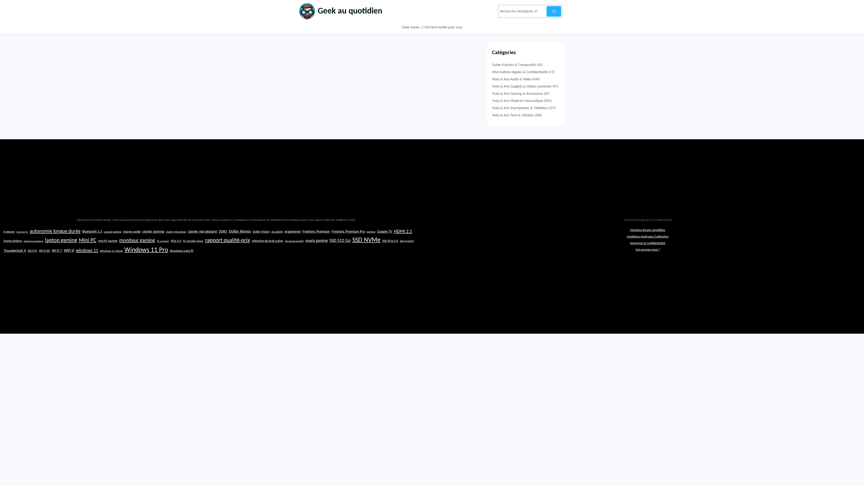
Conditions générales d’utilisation (647, 236)
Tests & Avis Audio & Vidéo (511, 79)
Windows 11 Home (111, 251)
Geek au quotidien (350, 11)
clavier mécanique (176, 232)
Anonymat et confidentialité (647, 243)
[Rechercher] (554, 11)
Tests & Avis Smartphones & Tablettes (519, 108)
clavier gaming (153, 232)
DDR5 (223, 232)
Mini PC (87, 240)
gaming (371, 232)
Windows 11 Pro (146, 250)
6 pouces (9, 232)
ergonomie (293, 232)
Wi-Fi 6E (44, 251)
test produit (407, 241)
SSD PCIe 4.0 (390, 241)
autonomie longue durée (55, 231)
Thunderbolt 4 (15, 251)
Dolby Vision (261, 232)
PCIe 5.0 (176, 241)
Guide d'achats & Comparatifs (514, 65)
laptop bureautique (33, 241)
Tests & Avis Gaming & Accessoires (517, 94)
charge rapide (132, 232)
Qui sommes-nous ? (648, 250)
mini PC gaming (107, 241)
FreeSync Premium (316, 232)
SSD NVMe (366, 240)
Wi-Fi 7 (57, 251)
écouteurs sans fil (181, 251)
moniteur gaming (137, 240)
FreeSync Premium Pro (348, 232)
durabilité (277, 231)
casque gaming (112, 231)
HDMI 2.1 (403, 231)
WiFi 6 (69, 251)
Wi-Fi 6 (32, 251)
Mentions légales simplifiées (647, 230)
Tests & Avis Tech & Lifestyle (512, 115)
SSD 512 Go (340, 240)
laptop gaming (61, 240)
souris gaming (316, 241)
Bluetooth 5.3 (92, 232)
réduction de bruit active (267, 241)
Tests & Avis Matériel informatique (517, 101)
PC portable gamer (193, 241)
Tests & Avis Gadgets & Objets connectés (521, 86)
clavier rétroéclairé (202, 232)
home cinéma (13, 241)
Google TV (384, 232)
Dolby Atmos (240, 232)
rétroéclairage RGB (294, 241)
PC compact (163, 241)
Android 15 (22, 232)
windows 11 (87, 250)
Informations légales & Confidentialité (520, 72)
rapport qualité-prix (227, 240)
